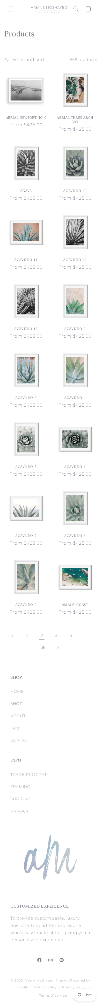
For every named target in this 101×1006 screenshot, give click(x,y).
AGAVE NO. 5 (26, 467)
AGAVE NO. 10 (75, 191)
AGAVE (26, 191)
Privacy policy (73, 987)
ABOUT (17, 716)
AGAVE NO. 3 (26, 398)
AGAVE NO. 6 (75, 467)
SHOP (16, 703)
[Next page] (58, 648)
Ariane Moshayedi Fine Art (47, 980)
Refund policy (45, 987)
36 (43, 647)
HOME (17, 691)
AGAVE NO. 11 (26, 260)
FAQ (14, 728)
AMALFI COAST (75, 605)
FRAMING (20, 786)
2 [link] (42, 635)
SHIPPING (20, 799)
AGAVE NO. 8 (75, 536)
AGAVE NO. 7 (26, 536)
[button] (11, 9)
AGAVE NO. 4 (75, 398)
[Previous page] (12, 636)
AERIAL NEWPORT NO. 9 (26, 118)
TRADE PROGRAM (29, 774)
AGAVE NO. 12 (75, 260)
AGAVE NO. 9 (26, 605)
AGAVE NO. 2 (75, 329)
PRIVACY (19, 811)
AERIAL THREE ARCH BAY (75, 120)
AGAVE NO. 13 (26, 329)
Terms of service (53, 995)
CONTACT (20, 740)
